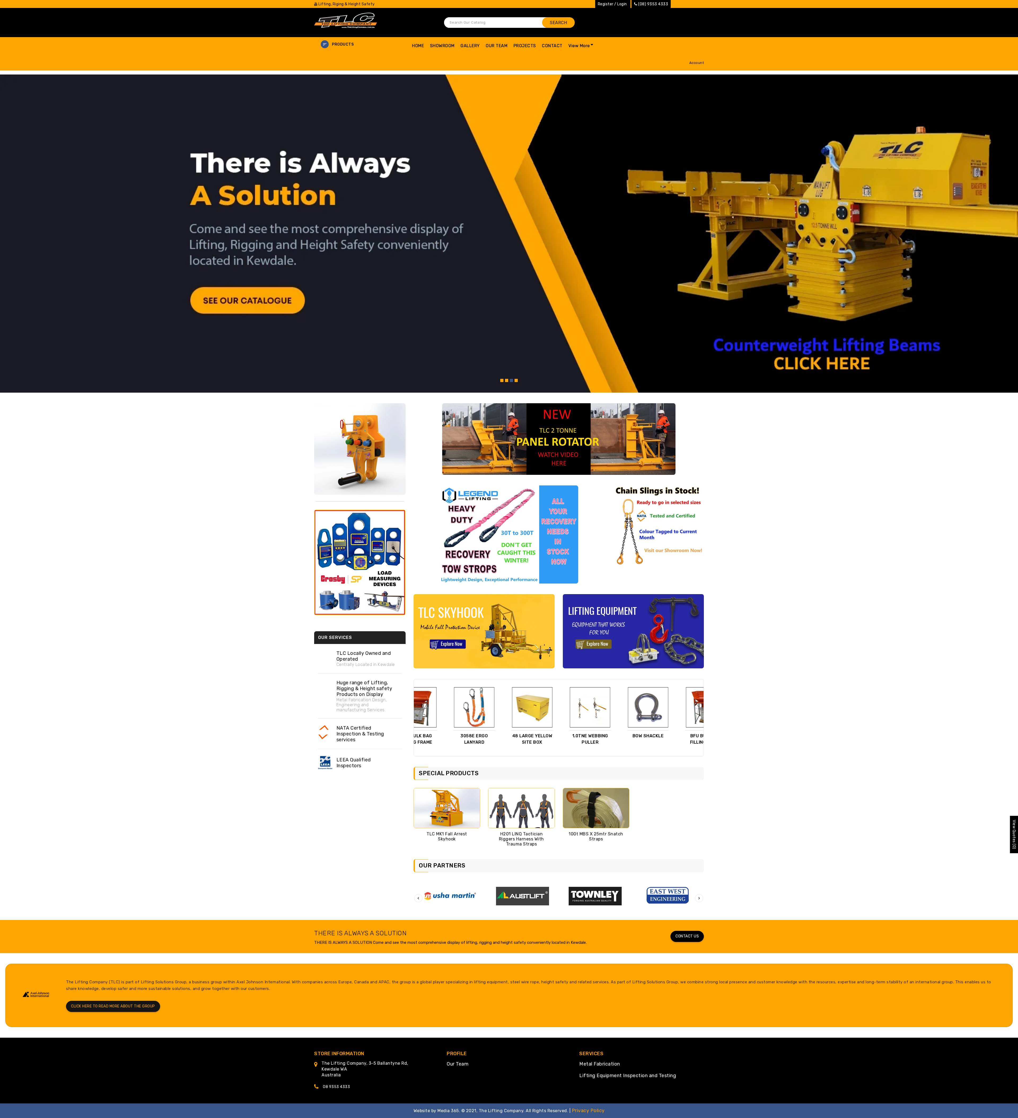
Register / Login (612, 4)
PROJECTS (525, 45)
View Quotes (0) (1014, 834)
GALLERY (470, 45)
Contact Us (687, 936)
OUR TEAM (496, 45)
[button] (360, 44)
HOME (418, 45)
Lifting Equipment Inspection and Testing (627, 1075)
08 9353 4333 (336, 1087)
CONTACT (552, 45)
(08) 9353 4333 (653, 4)
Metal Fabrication (599, 1064)
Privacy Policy (588, 1110)
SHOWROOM (442, 45)
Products (343, 44)
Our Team (457, 1064)
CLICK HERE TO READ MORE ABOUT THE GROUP (113, 1006)
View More (579, 45)
